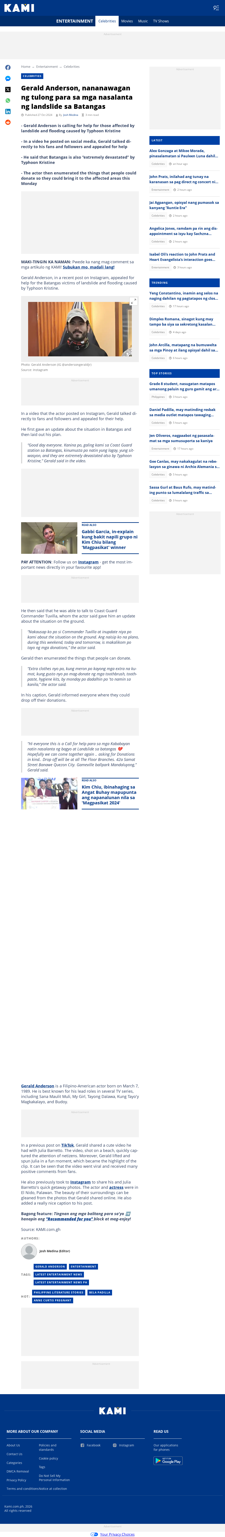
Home (25, 66)
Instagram (88, 562)
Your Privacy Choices (117, 1534)
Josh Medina (70, 115)
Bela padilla (99, 1292)
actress (116, 1187)
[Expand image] (133, 301)
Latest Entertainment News (58, 1274)
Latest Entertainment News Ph (61, 1282)
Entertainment (74, 21)
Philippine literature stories (58, 1292)
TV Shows (161, 21)
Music (143, 21)
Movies (127, 21)
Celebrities (107, 21)
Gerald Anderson (37, 1086)
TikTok (67, 1145)
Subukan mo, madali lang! (88, 267)
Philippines (158, 397)
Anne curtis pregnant (52, 1300)
